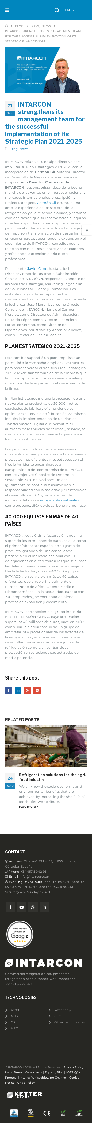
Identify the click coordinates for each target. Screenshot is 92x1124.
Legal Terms (13, 1072)
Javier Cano (37, 268)
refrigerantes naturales (59, 500)
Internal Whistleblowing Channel (43, 1077)
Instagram (33, 907)
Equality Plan (54, 1072)
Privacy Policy (74, 1067)
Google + (27, 690)
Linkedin (44, 907)
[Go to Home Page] (6, 26)
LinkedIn (18, 690)
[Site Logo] (23, 10)
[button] (9, 10)
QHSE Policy (26, 1082)
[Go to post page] (46, 746)
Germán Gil (46, 203)
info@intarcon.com (35, 877)
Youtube (21, 907)
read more (28, 807)
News (23, 149)
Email (36, 690)
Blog (14, 149)
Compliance (33, 1072)
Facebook (8, 690)
